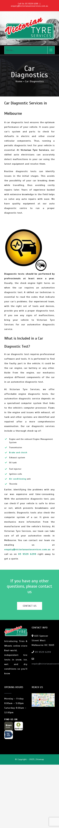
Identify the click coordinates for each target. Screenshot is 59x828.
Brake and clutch (18, 452)
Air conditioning (17, 479)
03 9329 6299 (31, 4)
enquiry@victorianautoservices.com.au (29, 6)
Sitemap (40, 759)
